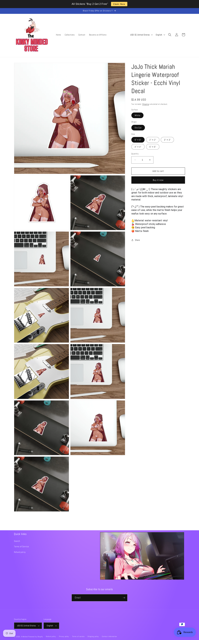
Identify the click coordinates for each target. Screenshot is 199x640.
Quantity (135, 153)
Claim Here (119, 4)
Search (17, 541)
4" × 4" (138, 146)
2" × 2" (152, 139)
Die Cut (138, 127)
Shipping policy (93, 636)
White (137, 115)
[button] (169, 34)
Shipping (145, 104)
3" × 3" (167, 139)
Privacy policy (64, 636)
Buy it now (158, 179)
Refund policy (20, 552)
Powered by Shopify (35, 636)
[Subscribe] (123, 597)
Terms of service (78, 636)
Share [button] (137, 240)
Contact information (109, 636)
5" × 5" (152, 146)
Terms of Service (21, 546)
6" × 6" (138, 139)
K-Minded (24, 636)
